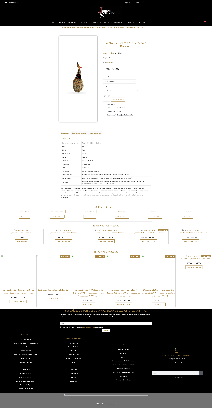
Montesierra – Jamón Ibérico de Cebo (194, 259)
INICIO (53, 22)
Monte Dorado (73, 343)
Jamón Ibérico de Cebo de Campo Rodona (106, 233)
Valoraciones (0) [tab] (95, 133)
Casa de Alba (73, 373)
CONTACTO (128, 22)
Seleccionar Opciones (64, 241)
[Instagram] (175, 368)
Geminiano (73, 369)
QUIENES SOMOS (141, 22)
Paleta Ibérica (140, 27)
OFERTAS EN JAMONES (72, 22)
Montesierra (73, 385)
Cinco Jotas (73, 350)
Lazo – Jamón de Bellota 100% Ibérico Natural (148, 233)
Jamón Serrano (130, 27)
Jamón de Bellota (95, 27)
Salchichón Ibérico (25, 373)
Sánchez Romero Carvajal (73, 358)
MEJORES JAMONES (73, 339)
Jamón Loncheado (118, 27)
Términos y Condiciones (123, 380)
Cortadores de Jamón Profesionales (123, 361)
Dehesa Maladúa (73, 347)
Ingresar (127, 2)
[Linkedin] (184, 368)
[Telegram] (179, 368)
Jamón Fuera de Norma (25, 388)
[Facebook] (170, 368)
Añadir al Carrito (21, 241)
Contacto (123, 353)
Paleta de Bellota (108, 53)
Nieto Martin (73, 381)
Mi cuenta (136, 2)
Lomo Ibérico (26, 366)
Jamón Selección (111, 404)
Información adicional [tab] (79, 133)
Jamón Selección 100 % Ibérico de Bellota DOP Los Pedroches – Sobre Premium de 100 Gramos (88, 293)
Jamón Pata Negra (25, 385)
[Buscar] (201, 373)
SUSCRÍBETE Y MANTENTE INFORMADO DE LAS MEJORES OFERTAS (106, 310)
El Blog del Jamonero (123, 368)
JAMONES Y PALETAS (61, 22)
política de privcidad (88, 327)
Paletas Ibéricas (26, 350)
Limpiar (139, 91)
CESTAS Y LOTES (83, 22)
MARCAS (110, 22)
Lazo (73, 362)
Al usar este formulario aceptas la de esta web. (82, 327)
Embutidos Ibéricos (26, 362)
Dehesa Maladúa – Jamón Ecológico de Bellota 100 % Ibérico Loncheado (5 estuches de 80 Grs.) (158, 293)
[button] (92, 62)
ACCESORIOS (103, 22)
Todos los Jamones (83, 27)
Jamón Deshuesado (25, 377)
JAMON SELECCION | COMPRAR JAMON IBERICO (177, 356)
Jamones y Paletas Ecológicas (25, 381)
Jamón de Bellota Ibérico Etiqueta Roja (190, 233)
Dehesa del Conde (73, 354)
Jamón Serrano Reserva (21, 233)
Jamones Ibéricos (25, 347)
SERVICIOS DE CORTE (118, 22)
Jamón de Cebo (107, 27)
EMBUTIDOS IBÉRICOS (93, 22)
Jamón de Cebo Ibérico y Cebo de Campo (26, 343)
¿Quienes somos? (123, 349)
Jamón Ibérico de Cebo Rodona (63, 233)
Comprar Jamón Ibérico (68, 27)
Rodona (110, 62)
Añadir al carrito (118, 99)
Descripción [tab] (65, 133)
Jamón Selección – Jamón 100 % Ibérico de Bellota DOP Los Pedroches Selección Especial (123, 293)
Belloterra (73, 377)
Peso (105, 86)
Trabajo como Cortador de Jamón (123, 365)
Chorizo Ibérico (25, 369)
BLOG (134, 22)
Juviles (73, 366)
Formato (107, 77)
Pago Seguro (123, 376)
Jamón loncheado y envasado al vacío (26, 354)
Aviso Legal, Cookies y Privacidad (123, 372)
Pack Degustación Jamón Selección (53, 290)
